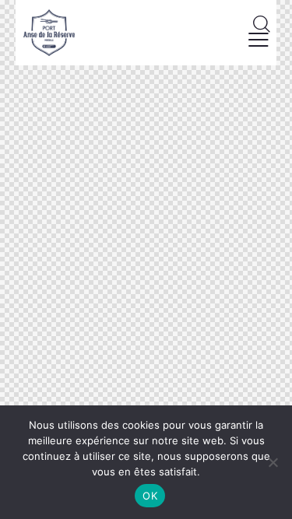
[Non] (272, 462)
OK (149, 495)
